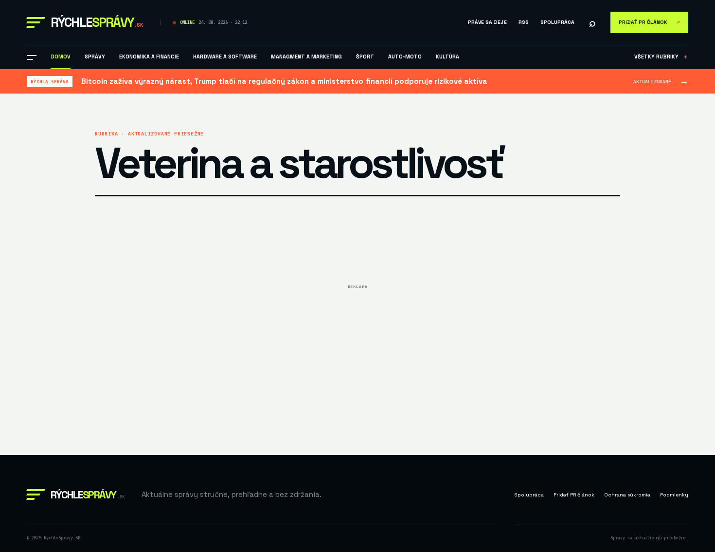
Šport (365, 56)
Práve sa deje (487, 22)
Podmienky (674, 495)
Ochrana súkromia (627, 495)
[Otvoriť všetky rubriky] (31, 57)
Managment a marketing (306, 56)
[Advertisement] (357, 361)
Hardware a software (225, 56)
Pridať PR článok (649, 22)
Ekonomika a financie (149, 56)
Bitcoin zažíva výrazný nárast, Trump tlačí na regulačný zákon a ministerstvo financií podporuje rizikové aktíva (284, 81)
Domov (61, 56)
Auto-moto (405, 56)
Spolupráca (557, 22)
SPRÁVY (95, 56)
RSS (523, 22)
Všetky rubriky (661, 56)
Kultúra (447, 56)
